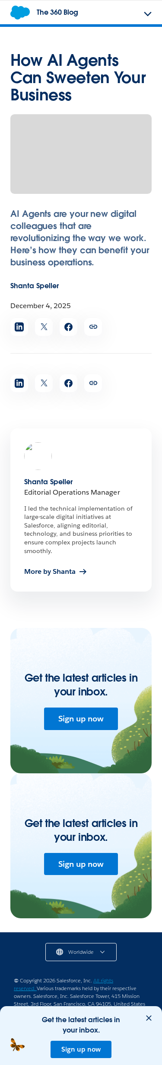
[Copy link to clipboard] (93, 327)
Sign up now (81, 719)
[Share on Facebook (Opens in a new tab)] (68, 327)
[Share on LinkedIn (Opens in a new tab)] (19, 327)
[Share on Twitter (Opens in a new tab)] (44, 327)
